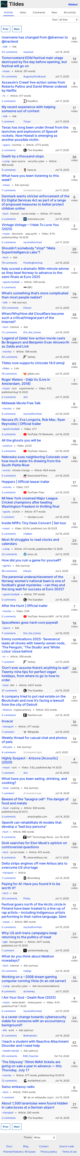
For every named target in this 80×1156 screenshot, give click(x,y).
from (54, 19)
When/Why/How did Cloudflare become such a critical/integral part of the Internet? (33, 318)
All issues (30, 1151)
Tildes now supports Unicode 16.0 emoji (33, 363)
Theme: (28, 1137)
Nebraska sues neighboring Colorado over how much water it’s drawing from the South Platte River (35, 461)
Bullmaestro (30, 1035)
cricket (16, 511)
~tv (4, 95)
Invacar (7, 721)
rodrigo (27, 970)
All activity (70, 12)
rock (14, 388)
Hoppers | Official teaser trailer (25, 482)
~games (6, 565)
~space (6, 144)
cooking (14, 787)
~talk (5, 46)
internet (14, 213)
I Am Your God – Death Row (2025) (29, 997)
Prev (5, 28)
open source (18, 161)
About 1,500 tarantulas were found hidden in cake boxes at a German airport (35, 1105)
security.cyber (36, 161)
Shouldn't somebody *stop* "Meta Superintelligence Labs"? (28, 250)
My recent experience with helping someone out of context (28, 109)
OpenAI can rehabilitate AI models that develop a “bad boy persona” (32, 824)
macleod (28, 51)
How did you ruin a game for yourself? (31, 560)
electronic (17, 233)
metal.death (18, 1002)
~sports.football (10, 281)
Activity (8, 12)
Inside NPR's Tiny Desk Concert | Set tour (34, 523)
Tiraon (27, 121)
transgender (16, 941)
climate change (21, 470)
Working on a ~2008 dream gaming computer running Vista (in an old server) (34, 979)
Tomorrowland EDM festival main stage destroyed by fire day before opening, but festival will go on (34, 62)
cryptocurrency (22, 709)
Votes (23, 12)
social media (28, 213)
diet (12, 685)
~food (5, 685)
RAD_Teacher (30, 1056)
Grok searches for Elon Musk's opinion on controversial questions (34, 845)
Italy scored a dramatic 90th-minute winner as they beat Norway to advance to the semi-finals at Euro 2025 (35, 272)
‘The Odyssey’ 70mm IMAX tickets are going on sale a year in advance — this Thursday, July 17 (32, 1066)
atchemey (29, 991)
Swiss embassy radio (18, 1087)
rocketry (17, 144)
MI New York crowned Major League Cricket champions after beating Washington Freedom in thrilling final (30, 502)
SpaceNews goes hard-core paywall (30, 622)
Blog (25, 1146)
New (54, 12)
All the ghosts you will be (21, 440)
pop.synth (31, 233)
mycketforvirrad (32, 242)
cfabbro (27, 533)
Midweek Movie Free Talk (21, 403)
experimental (26, 388)
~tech (5, 213)
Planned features (13, 1151)
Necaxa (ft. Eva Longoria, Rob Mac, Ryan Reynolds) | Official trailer (33, 422)
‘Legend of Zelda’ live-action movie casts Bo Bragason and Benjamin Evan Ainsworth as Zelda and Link (35, 342)
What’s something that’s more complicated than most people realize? (35, 295)
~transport (8, 726)
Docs (9, 1146)
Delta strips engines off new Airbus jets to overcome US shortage (34, 865)
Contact (43, 1146)
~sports (6, 511)
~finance (7, 709)
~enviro (6, 470)
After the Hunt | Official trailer (25, 606)
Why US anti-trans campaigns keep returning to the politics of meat (29, 935)
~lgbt (5, 941)
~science (7, 445)
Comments (39, 12)
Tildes (16, 4)
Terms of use (69, 1151)
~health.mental (10, 1050)
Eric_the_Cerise (32, 332)
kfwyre (27, 307)
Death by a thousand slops (23, 156)
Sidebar (73, 4)
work (11, 1030)
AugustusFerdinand (34, 76)
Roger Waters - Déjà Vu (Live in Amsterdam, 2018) (26, 381)
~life (4, 1030)
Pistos (26, 898)
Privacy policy (49, 1151)
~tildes (5, 368)
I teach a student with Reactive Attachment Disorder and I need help (35, 1043)
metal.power (35, 1002)
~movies (6, 351)
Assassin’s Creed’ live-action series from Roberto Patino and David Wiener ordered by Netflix (34, 86)
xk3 (25, 397)
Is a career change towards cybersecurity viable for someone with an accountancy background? (34, 1021)
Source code (66, 1146)
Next (17, 28)
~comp (6, 161)
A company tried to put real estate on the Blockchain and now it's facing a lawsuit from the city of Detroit (34, 700)
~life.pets (7, 746)
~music (6, 71)
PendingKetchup (32, 262)
